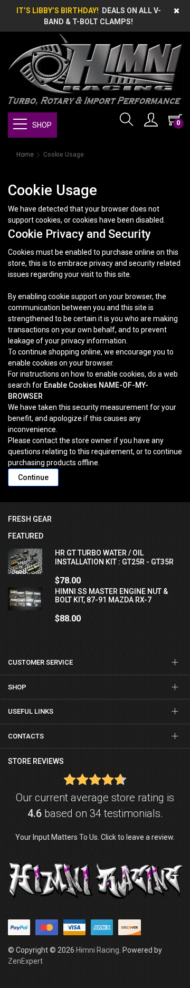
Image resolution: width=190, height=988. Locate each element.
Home (25, 154)
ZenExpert (25, 961)
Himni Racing (97, 950)
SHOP (42, 125)
